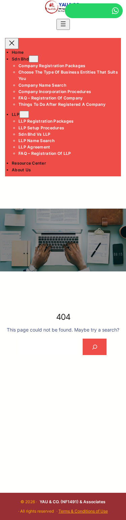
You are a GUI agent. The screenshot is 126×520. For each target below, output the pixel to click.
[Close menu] (11, 43)
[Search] (95, 347)
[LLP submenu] (24, 114)
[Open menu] (63, 24)
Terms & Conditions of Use (83, 511)
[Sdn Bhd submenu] (33, 58)
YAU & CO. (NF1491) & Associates (73, 501)
